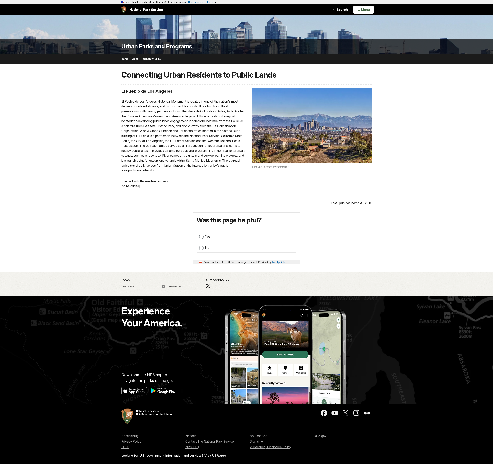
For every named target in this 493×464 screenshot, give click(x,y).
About (135, 58)
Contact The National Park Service (209, 441)
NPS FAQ (192, 447)
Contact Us (173, 286)
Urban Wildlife (152, 58)
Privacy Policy (131, 441)
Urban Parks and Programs (156, 46)
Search (342, 10)
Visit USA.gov (215, 455)
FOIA (125, 447)
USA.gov (320, 436)
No (207, 248)
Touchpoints (278, 262)
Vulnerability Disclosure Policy (270, 447)
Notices (190, 436)
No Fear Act (258, 436)
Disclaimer (257, 441)
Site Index (127, 286)
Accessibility (130, 436)
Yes (207, 236)
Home (124, 58)
